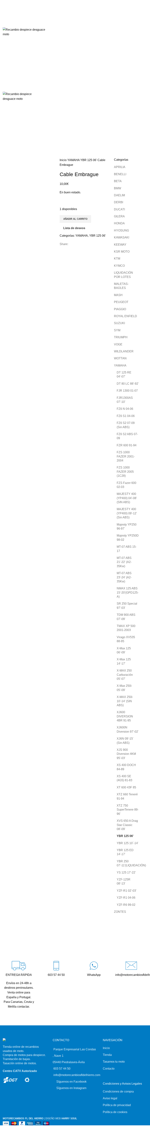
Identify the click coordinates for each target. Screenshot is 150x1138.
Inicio (63, 160)
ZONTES (120, 911)
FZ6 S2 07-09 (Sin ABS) (126, 424)
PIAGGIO (120, 309)
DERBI (118, 202)
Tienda (107, 1054)
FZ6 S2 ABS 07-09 (127, 436)
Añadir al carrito (75, 219)
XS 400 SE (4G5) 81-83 (124, 778)
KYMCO (119, 265)
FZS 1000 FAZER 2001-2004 (126, 456)
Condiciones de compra (118, 1091)
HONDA (119, 223)
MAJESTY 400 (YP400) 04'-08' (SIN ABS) (127, 498)
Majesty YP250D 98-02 (128, 537)
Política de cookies (115, 1112)
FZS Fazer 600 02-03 (126, 484)
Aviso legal (110, 1098)
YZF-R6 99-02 (126, 904)
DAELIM (119, 195)
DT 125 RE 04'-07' (124, 374)
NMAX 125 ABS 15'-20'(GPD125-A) (127, 592)
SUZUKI (119, 323)
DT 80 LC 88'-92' (128, 383)
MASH (118, 295)
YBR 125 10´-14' (127, 843)
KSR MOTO (122, 251)
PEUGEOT (121, 302)
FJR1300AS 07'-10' (125, 399)
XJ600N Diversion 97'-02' (127, 729)
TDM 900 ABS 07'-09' (126, 616)
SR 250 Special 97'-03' (127, 605)
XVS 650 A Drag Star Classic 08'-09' (127, 825)
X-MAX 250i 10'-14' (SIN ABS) (124, 701)
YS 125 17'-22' (126, 872)
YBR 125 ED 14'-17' (125, 852)
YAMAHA (73, 160)
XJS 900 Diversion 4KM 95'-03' (126, 754)
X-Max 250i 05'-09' (124, 687)
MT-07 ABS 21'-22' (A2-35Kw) (124, 562)
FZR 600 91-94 (126, 445)
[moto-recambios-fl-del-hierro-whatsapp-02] (94, 965)
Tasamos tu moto (114, 1061)
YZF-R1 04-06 (126, 897)
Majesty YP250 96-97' (126, 526)
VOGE (118, 344)
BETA (118, 181)
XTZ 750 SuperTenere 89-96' (127, 809)
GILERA (119, 216)
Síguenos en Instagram (71, 1088)
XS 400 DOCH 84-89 (126, 767)
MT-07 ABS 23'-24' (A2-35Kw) (124, 577)
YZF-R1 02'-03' (126, 890)
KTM (117, 258)
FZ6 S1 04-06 (126, 415)
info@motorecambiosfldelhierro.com (76, 1075)
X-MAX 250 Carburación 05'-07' (125, 674)
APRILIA (119, 167)
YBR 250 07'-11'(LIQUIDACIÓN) (128, 863)
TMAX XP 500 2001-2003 (126, 628)
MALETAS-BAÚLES (121, 285)
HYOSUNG (121, 230)
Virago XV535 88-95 (126, 639)
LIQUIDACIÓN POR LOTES (123, 274)
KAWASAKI (121, 237)
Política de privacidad (117, 1105)
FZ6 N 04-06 (125, 408)
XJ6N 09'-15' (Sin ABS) (125, 740)
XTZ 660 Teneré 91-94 (127, 796)
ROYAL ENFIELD (125, 316)
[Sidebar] (3, 1130)
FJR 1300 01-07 (127, 390)
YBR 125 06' (89, 160)
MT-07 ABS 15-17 (126, 548)
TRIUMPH (121, 337)
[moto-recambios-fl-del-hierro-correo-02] (131, 965)
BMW (117, 188)
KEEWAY (120, 244)
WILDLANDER (124, 351)
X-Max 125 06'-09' (124, 650)
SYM (117, 330)
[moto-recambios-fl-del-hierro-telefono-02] (56, 965)
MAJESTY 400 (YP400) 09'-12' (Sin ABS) (127, 513)
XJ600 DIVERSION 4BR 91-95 (125, 716)
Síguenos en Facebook (71, 1081)
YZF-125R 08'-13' (123, 881)
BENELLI (120, 174)
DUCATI (119, 209)
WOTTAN (120, 358)
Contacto (109, 1068)
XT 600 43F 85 (126, 787)
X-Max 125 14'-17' (124, 661)
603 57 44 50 (61, 1068)
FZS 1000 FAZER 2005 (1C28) (125, 471)
